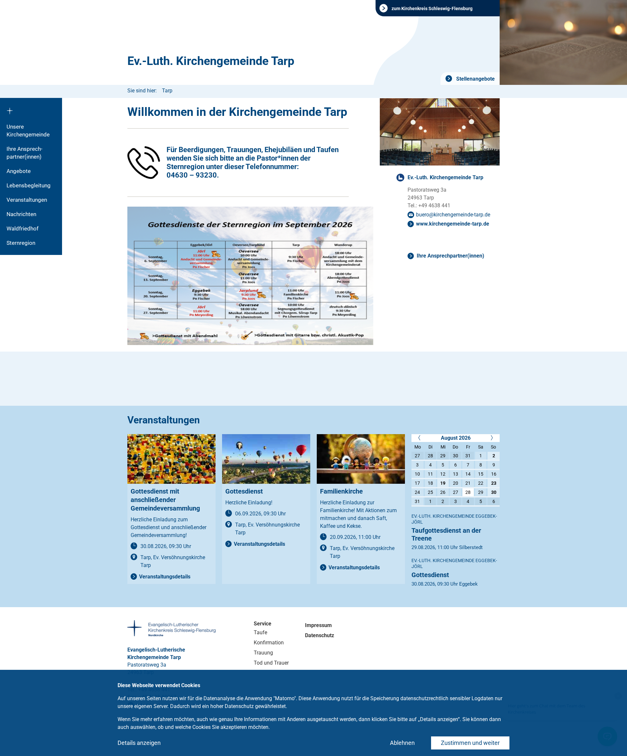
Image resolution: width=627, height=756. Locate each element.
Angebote (19, 171)
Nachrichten (21, 214)
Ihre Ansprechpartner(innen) (450, 256)
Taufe (260, 632)
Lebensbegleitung (29, 185)
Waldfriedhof (23, 228)
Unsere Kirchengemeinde (28, 130)
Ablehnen (402, 742)
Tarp (167, 90)
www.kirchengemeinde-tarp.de (452, 224)
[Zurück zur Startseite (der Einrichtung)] (31, 108)
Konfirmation (269, 642)
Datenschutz (319, 635)
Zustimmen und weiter (470, 742)
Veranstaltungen (27, 200)
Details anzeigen (139, 742)
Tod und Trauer (271, 663)
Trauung (263, 653)
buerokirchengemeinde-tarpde (453, 215)
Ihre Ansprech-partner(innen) (24, 153)
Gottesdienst (430, 575)
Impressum (318, 625)
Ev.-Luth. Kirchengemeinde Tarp (210, 61)
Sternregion (21, 243)
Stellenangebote (475, 79)
